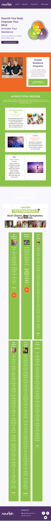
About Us (25, 4)
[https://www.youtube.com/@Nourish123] (45, 517)
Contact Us (34, 4)
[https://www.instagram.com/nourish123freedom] (47, 513)
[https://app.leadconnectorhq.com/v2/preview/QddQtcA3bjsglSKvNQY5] (6, 4)
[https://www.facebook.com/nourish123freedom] (43, 513)
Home (17, 4)
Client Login (44, 4)
